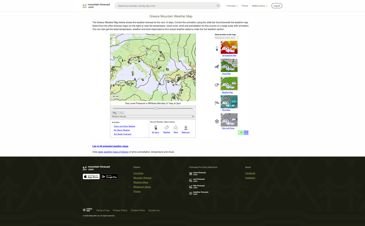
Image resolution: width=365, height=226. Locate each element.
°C (241, 132)
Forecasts (231, 5)
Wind (176, 132)
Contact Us (154, 210)
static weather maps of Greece (113, 151)
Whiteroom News (142, 186)
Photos (245, 5)
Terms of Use (103, 210)
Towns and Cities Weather (124, 126)
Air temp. (155, 132)
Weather (166, 132)
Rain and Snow (228, 128)
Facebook (250, 173)
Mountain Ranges (142, 177)
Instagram (250, 177)
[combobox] (167, 5)
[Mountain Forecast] (96, 5)
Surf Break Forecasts (122, 134)
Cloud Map (226, 73)
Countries (138, 173)
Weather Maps (140, 182)
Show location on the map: (225, 34)
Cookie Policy (138, 210)
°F (247, 132)
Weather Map (227, 92)
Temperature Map (229, 55)
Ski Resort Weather (122, 130)
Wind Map (226, 109)
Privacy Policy (120, 210)
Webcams (186, 132)
